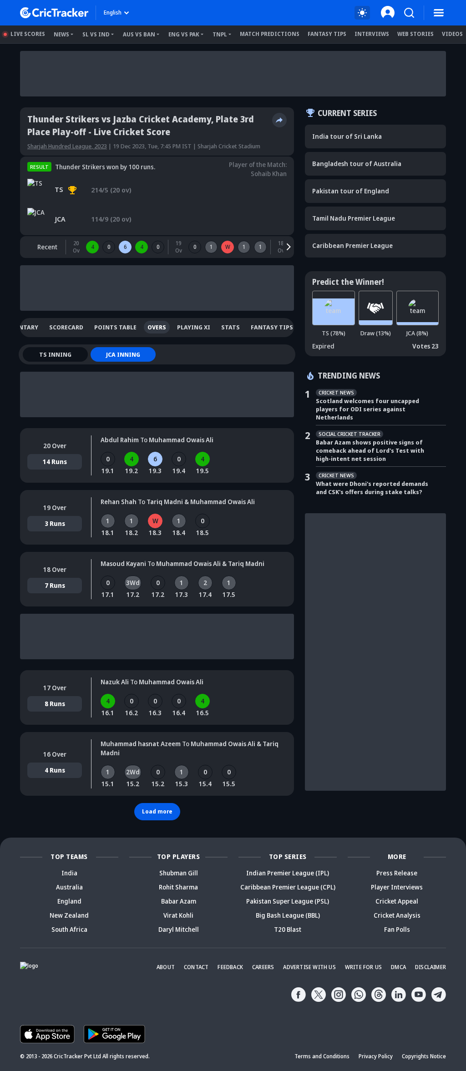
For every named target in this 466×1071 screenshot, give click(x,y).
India (69, 873)
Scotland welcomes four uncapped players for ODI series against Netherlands (367, 409)
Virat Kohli (178, 915)
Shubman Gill (178, 873)
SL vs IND (96, 34)
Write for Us (363, 967)
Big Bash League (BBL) (288, 915)
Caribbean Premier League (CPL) (287, 887)
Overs (156, 327)
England (69, 901)
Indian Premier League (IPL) (287, 873)
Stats (230, 327)
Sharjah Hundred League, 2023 (67, 146)
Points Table (115, 327)
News (61, 34)
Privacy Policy (376, 1056)
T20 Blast (287, 929)
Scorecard (66, 327)
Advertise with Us (309, 967)
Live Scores (27, 34)
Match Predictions (269, 34)
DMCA (398, 967)
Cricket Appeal (396, 901)
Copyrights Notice (424, 1056)
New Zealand (69, 915)
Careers (263, 967)
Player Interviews (397, 887)
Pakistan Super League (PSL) (287, 901)
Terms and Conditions (322, 1056)
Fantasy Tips (327, 34)
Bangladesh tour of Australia (356, 163)
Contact (196, 967)
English (113, 12)
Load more (157, 811)
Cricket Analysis (397, 915)
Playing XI (193, 327)
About (166, 967)
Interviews (372, 34)
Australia (69, 887)
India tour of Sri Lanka (347, 136)
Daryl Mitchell (178, 929)
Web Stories (415, 34)
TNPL (220, 34)
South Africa (69, 929)
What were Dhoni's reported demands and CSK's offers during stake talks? (372, 488)
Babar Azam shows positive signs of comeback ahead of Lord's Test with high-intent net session (370, 450)
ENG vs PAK (183, 34)
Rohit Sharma (178, 887)
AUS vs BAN (139, 34)
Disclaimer (430, 967)
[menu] (438, 12)
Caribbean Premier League (352, 245)
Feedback (230, 967)
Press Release (396, 873)
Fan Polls (397, 929)
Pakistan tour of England (350, 191)
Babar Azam (178, 901)
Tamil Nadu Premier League (353, 218)
